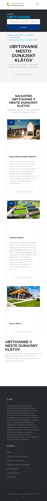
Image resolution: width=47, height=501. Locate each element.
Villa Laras (15, 324)
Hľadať (23, 27)
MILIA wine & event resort (22, 157)
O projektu (11, 477)
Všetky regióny (13, 469)
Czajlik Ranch (16, 238)
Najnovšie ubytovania (15, 460)
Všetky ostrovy (13, 473)
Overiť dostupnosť (23, 192)
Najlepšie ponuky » (23, 75)
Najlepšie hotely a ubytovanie (18, 465)
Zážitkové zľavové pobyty (17, 456)
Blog (9, 452)
